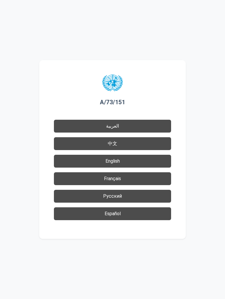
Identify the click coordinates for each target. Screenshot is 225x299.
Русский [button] (112, 196)
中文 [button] (112, 143)
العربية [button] (112, 126)
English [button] (112, 161)
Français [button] (112, 178)
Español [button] (113, 213)
